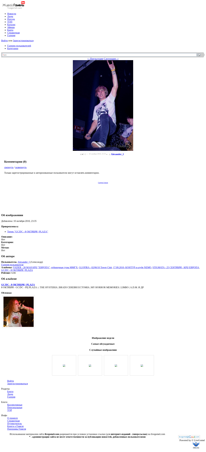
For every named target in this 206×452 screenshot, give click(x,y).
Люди (10, 16)
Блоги (10, 391)
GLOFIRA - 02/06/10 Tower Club (95, 267)
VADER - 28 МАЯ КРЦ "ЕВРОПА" (31, 267)
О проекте (12, 418)
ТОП (9, 22)
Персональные (14, 407)
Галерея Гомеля (103, 182)
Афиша (11, 27)
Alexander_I (117, 154)
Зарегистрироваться (23, 40)
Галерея (11, 35)
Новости (11, 13)
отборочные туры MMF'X (64, 267)
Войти (4, 40)
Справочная (13, 32)
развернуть (21, 167)
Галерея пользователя (12, 264)
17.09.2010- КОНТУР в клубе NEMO (132, 267)
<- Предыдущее (95, 58)
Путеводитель (14, 423)
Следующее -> (111, 58)
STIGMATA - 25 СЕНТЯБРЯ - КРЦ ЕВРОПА (175, 267)
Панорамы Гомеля (16, 429)
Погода (11, 19)
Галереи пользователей (19, 45)
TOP (9, 410)
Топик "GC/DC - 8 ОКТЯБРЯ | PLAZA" (27, 231)
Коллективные (14, 404)
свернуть (8, 167)
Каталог (11, 24)
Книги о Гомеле (15, 426)
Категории (12, 48)
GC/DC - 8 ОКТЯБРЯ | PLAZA (17, 270)
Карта (10, 30)
